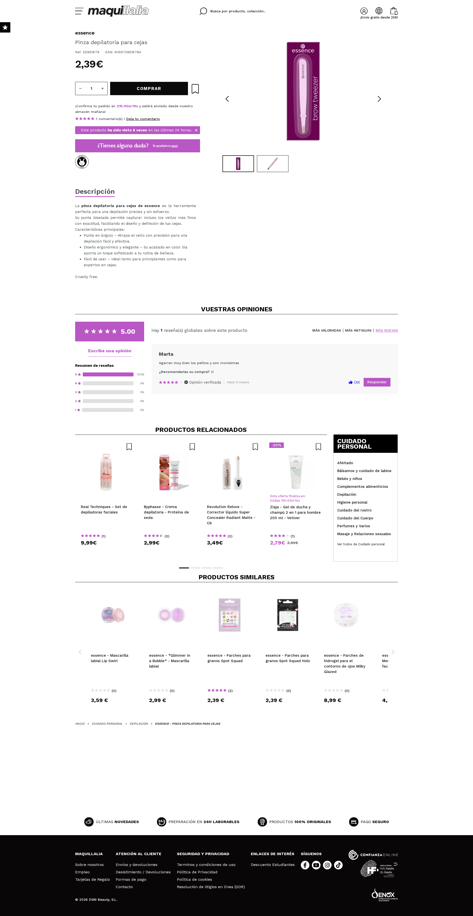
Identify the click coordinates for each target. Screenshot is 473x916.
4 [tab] (218, 567)
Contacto (124, 887)
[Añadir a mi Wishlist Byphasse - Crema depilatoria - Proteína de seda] (170, 446)
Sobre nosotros (89, 865)
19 (134, 106)
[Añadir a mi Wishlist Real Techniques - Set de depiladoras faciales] (107, 446)
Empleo (82, 872)
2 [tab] (195, 567)
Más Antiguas (358, 330)
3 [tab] (207, 567)
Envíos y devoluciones (136, 865)
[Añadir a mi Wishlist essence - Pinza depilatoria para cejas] (195, 89)
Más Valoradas (326, 330)
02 (272, 500)
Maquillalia (89, 853)
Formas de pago (131, 879)
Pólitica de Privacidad (197, 872)
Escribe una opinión (109, 350)
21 (118, 106)
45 (126, 106)
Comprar (106, 551)
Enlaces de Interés (272, 853)
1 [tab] (184, 567)
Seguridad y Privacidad (203, 853)
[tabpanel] (303, 91)
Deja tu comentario (143, 119)
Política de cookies (194, 879)
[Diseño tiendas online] (385, 894)
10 (282, 500)
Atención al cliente (138, 853)
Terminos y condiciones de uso (206, 865)
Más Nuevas (387, 330)
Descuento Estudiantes (273, 865)
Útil (356, 382)
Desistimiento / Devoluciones (143, 872)
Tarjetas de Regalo (92, 879)
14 (296, 500)
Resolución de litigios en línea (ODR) (211, 887)
